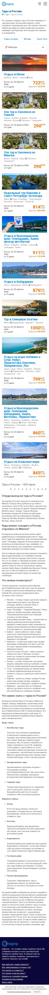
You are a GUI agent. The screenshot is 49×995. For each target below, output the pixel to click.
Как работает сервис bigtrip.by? (15, 964)
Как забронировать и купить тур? (16, 967)
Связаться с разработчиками (15, 976)
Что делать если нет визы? (14, 973)
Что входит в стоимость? (13, 970)
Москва (27, 39)
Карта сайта (7, 982)
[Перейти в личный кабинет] (39, 4)
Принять (37, 992)
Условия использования (12, 979)
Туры (7, 15)
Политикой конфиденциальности (19, 992)
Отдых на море (11, 39)
